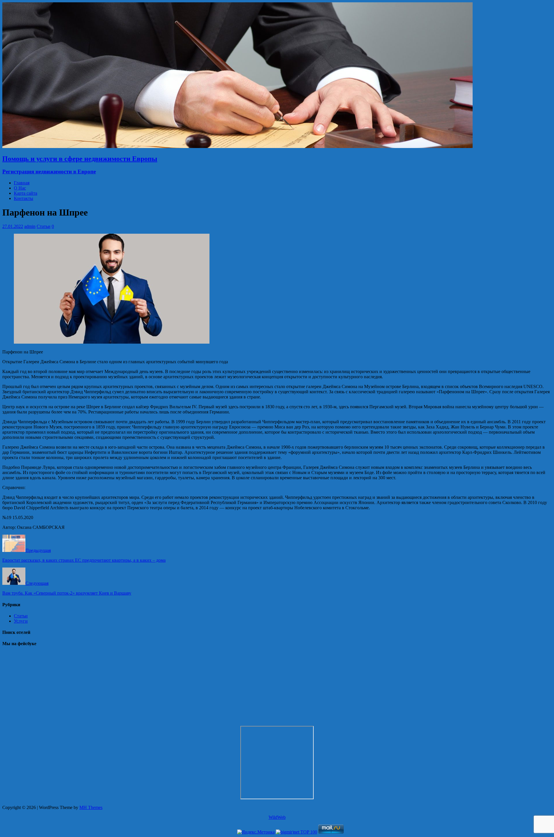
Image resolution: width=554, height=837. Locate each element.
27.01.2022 (12, 226)
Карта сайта (25, 193)
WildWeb (277, 817)
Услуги (21, 621)
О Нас (20, 188)
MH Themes (90, 807)
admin (29, 226)
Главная (21, 182)
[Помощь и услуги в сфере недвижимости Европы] (237, 146)
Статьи (43, 226)
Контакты (23, 198)
